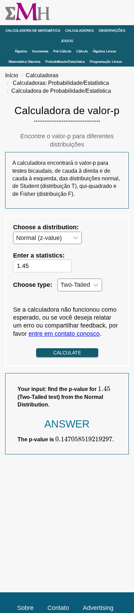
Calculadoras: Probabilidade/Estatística (61, 83)
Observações (112, 30)
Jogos (67, 41)
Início (11, 75)
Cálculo (82, 51)
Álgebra (21, 51)
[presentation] (104, 389)
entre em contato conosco (64, 333)
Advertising (98, 607)
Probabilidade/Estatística (65, 61)
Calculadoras (79, 30)
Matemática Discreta (25, 61)
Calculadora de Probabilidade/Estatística (61, 91)
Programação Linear (106, 61)
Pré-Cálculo (62, 51)
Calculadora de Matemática (32, 30)
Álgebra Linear (104, 51)
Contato (58, 607)
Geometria (40, 51)
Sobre (25, 607)
